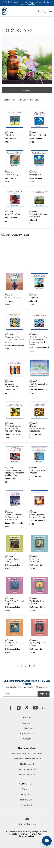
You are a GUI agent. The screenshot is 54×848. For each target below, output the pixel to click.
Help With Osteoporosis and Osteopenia (37, 428)
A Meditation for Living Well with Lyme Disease (14, 339)
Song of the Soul (12, 214)
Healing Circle (35, 174)
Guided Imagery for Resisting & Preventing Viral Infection (14, 472)
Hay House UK (27, 764)
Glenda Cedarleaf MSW (14, 345)
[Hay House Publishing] (4, 11)
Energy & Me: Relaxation (35, 560)
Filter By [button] (27, 90)
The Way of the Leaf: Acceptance (14, 644)
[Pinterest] (43, 707)
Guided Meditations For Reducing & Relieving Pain (13, 517)
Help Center (27, 794)
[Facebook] (10, 707)
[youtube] (35, 707)
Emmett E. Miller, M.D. (14, 390)
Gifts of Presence (12, 135)
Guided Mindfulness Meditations (38, 215)
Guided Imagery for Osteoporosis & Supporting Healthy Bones (38, 341)
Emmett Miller (35, 434)
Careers (27, 738)
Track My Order (27, 799)
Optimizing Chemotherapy (11, 385)
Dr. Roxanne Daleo (12, 565)
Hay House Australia (27, 769)
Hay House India (27, 774)
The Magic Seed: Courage (12, 560)
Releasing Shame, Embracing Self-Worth (39, 515)
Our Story (27, 723)
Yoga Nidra (34, 297)
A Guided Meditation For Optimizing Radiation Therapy (14, 428)
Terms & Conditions (27, 836)
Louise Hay (27, 728)
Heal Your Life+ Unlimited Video (27, 753)
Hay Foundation (27, 733)
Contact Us (27, 789)
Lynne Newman (11, 138)
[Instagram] (18, 707)
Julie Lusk (33, 220)
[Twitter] (26, 707)
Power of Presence (13, 297)
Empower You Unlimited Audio (27, 758)
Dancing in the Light (38, 135)
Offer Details (27, 805)
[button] (40, 10)
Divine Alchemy (11, 174)
